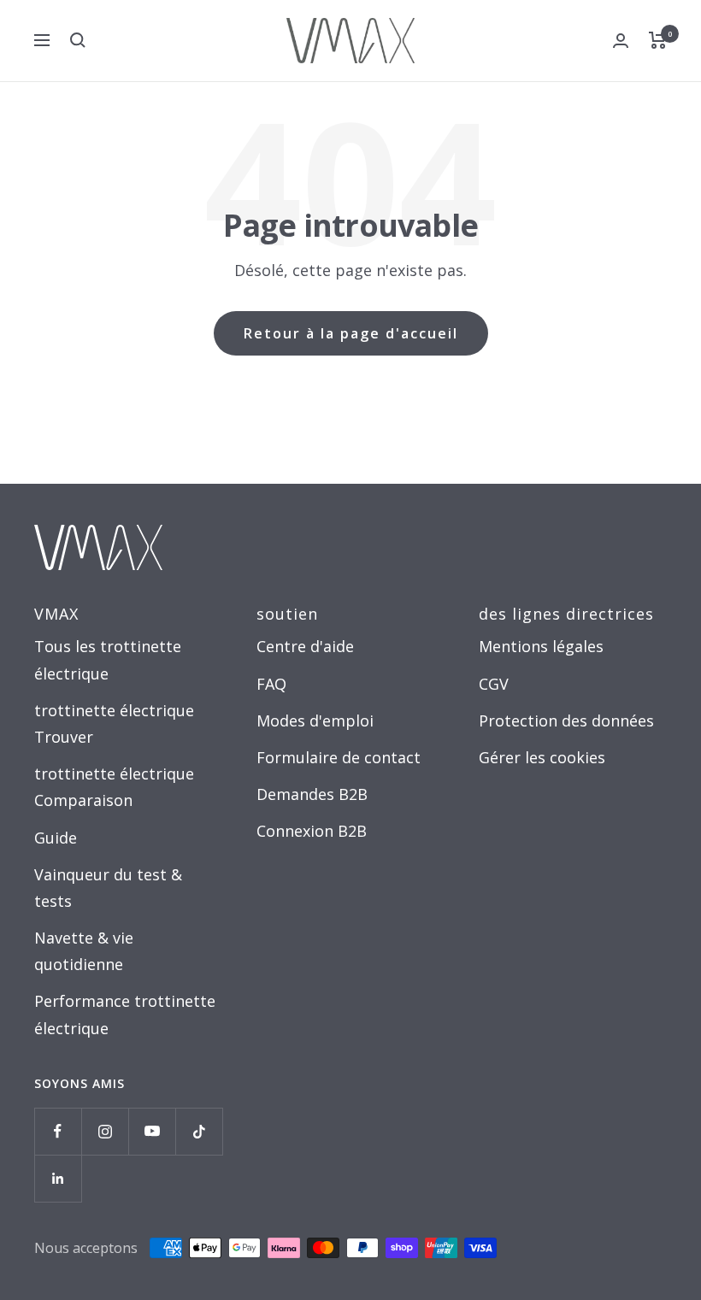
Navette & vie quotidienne (83, 950)
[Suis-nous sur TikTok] (198, 1131)
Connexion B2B (311, 831)
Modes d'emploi (315, 720)
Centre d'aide (305, 646)
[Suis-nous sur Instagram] (104, 1131)
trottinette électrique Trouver (114, 723)
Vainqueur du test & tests (108, 887)
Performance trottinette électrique (124, 1014)
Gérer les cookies (542, 757)
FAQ (271, 684)
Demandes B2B (312, 794)
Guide (55, 837)
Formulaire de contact (338, 757)
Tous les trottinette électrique (107, 659)
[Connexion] (620, 40)
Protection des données (566, 720)
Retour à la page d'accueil (351, 333)
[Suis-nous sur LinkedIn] (57, 1178)
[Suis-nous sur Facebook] (57, 1131)
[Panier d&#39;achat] (658, 40)
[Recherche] (77, 40)
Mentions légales (541, 646)
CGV (494, 684)
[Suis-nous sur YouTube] (151, 1131)
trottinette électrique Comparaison (114, 786)
